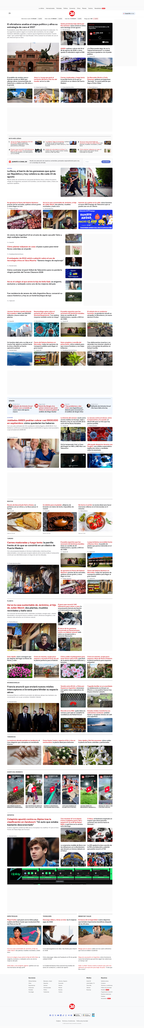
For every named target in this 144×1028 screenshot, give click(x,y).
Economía (60, 983)
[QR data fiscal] (93, 1016)
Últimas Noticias (32, 981)
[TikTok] (63, 1015)
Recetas (60, 989)
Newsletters (105, 998)
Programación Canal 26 (106, 992)
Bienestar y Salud (84, 916)
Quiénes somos (104, 981)
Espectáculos (12, 916)
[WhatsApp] (66, 1015)
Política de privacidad (106, 987)
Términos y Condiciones (68, 1021)
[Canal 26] (72, 1007)
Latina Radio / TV (90, 983)
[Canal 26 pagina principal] (72, 15)
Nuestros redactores (106, 994)
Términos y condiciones (106, 985)
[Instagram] (53, 1015)
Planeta (60, 987)
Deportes (46, 983)
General (45, 985)
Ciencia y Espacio (62, 981)
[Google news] (71, 1015)
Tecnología (47, 916)
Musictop (88, 989)
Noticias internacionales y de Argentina (98, 27)
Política (45, 989)
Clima (29, 983)
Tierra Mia (88, 985)
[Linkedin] (61, 1015)
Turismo (60, 992)
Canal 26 (88, 981)
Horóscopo (31, 987)
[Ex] (55, 1015)
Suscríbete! (106, 161)
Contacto (103, 983)
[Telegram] (68, 1015)
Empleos (103, 996)
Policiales (30, 989)
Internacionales (47, 987)
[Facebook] (50, 1015)
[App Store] (77, 1015)
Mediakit (105, 989)
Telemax (88, 987)
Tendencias (46, 992)
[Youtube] (58, 1015)
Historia (60, 985)
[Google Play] (87, 1015)
